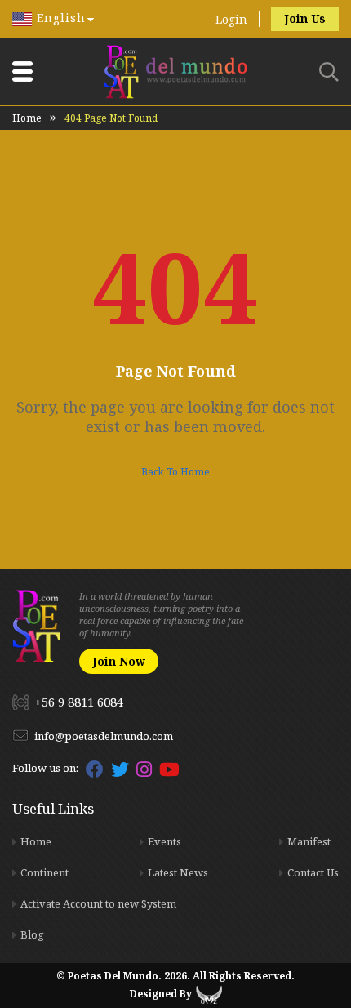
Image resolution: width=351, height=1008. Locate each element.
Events (164, 841)
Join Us (305, 18)
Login (231, 19)
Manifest (309, 841)
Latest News (178, 872)
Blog (32, 934)
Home (27, 118)
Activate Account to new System (98, 903)
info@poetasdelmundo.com (103, 736)
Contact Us (313, 872)
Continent (44, 872)
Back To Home (175, 472)
